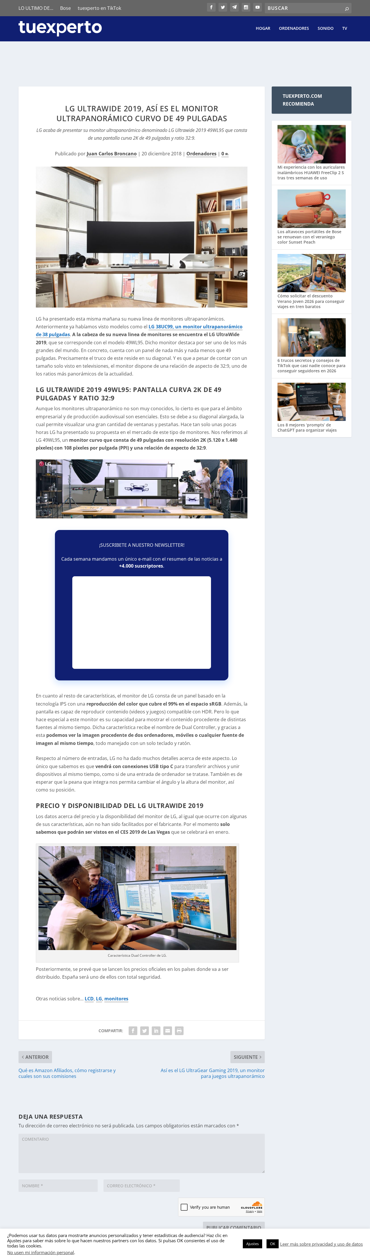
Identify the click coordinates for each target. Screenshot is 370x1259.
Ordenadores (294, 28)
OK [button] (272, 1243)
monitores (116, 998)
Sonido (326, 28)
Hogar (263, 28)
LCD (89, 998)
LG (99, 998)
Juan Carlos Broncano (112, 153)
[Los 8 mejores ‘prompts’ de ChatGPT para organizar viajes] (312, 402)
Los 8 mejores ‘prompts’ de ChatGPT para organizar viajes (307, 427)
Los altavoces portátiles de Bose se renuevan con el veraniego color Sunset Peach (309, 237)
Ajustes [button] (252, 1243)
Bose (65, 8)
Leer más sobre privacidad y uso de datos (321, 1244)
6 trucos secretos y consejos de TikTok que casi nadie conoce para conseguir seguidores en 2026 (311, 365)
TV (344, 28)
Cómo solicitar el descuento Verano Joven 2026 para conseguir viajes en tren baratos (311, 301)
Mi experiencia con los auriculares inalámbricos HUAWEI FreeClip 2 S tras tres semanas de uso (311, 172)
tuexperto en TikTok (99, 8)
